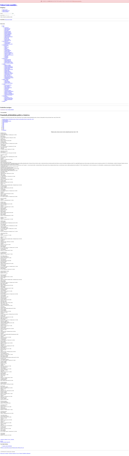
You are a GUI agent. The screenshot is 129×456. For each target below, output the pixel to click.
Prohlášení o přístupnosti (26, 453)
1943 (3, 127)
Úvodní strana (2, 109)
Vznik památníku (5, 120)
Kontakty (6, 453)
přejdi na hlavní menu (5, 10)
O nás (6, 109)
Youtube (20, 453)
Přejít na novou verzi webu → (77, 1)
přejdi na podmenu (5, 11)
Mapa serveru (7, 19)
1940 (3, 124)
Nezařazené (4, 130)
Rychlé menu (2, 15)
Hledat (1, 13)
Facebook (12, 439)
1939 (3, 123)
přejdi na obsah (4, 9)
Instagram (14, 453)
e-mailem (5, 439)
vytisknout (2, 439)
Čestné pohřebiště (11, 109)
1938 (3, 122)
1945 (3, 129)
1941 (3, 125)
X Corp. (8, 439)
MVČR (1, 441)
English (11, 19)
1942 (3, 126)
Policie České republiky (8, 5)
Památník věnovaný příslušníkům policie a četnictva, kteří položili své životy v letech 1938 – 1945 (18, 119)
